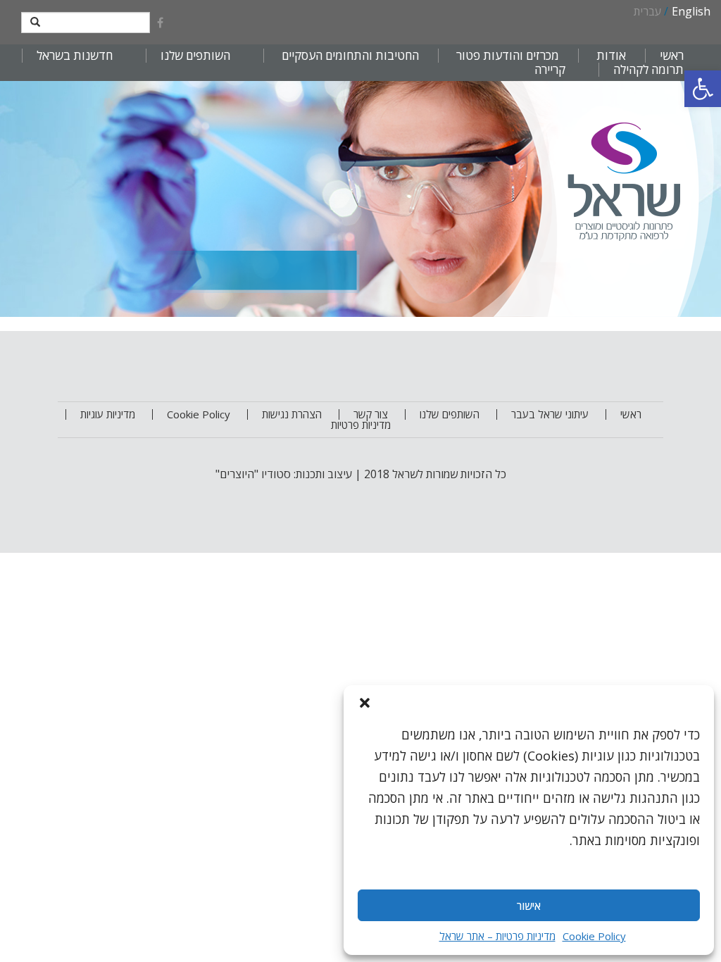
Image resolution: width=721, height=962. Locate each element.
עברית (647, 11)
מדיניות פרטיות (361, 425)
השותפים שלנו (195, 56)
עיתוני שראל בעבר (550, 414)
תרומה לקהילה (648, 70)
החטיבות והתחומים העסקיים (350, 56)
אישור (529, 906)
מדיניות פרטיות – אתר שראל (497, 936)
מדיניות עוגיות (107, 414)
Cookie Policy (594, 936)
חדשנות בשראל (75, 56)
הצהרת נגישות (292, 414)
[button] (702, 88)
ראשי (672, 56)
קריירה (549, 70)
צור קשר (370, 414)
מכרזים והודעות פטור (507, 56)
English (691, 11)
